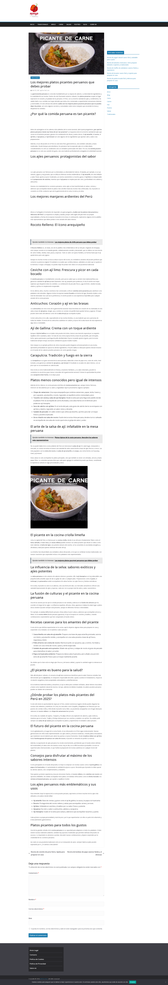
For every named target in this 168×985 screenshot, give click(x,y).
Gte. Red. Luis (45, 90)
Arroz (53, 24)
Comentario (34, 873)
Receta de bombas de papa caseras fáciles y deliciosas (84, 853)
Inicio (32, 24)
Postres (77, 24)
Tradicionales (42, 24)
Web (30, 918)
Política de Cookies (37, 959)
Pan (108, 105)
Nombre (32, 899)
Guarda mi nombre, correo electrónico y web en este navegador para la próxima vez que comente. (66, 929)
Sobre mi (93, 24)
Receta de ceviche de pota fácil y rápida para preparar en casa (48, 853)
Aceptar (132, 982)
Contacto (33, 955)
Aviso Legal (34, 950)
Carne (61, 24)
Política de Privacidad (38, 964)
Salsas (68, 24)
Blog (85, 24)
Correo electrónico (36, 909)
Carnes (109, 101)
